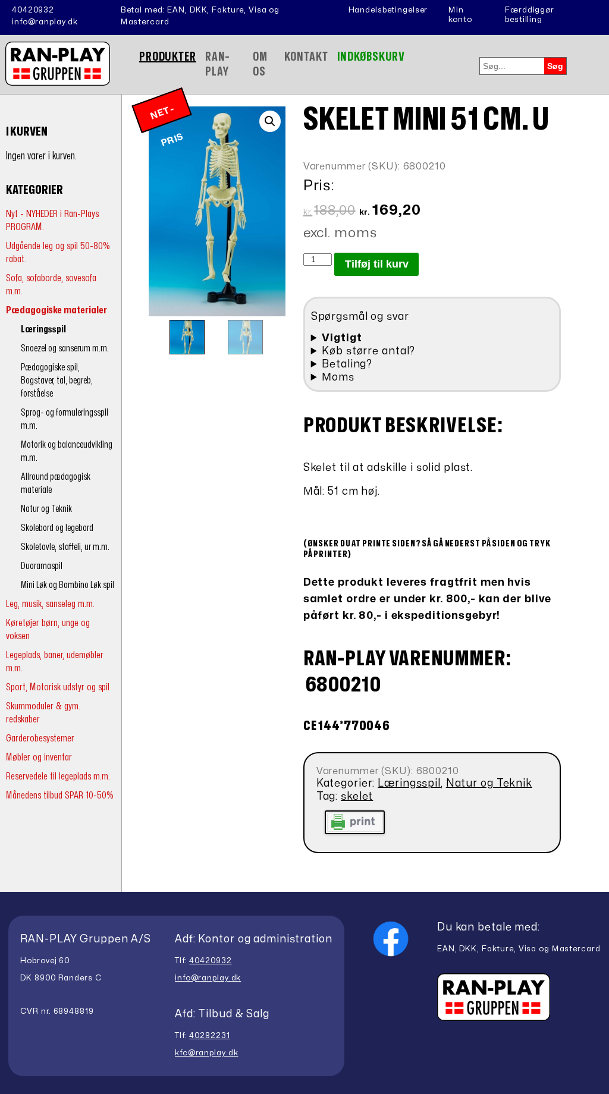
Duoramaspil (41, 566)
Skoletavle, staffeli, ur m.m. (65, 547)
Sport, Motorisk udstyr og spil (57, 687)
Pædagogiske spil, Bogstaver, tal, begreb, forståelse (57, 380)
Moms (338, 377)
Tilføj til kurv (377, 264)
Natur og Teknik (46, 509)
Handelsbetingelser (388, 10)
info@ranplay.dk (45, 22)
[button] (270, 121)
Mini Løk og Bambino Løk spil (67, 585)
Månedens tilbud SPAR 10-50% (60, 795)
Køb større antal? (368, 351)
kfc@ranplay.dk (206, 1053)
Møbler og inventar (39, 757)
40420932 (33, 10)
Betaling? (347, 364)
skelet (357, 796)
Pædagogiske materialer (56, 310)
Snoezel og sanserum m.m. (65, 348)
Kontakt (306, 56)
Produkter (167, 56)
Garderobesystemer (40, 738)
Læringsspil (43, 329)
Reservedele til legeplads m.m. (58, 776)
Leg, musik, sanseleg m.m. (50, 604)
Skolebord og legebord (57, 528)
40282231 (209, 1035)
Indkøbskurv (371, 56)
